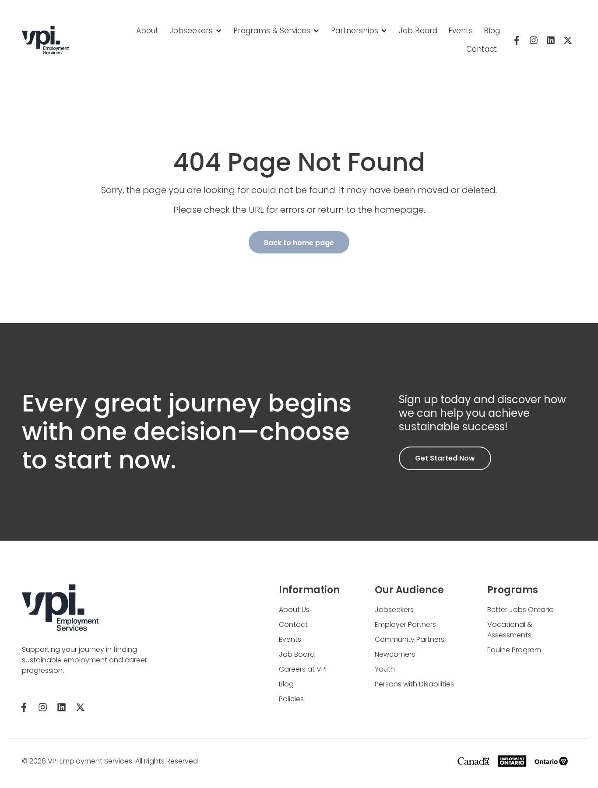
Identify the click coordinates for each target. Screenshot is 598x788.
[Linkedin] (550, 40)
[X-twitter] (568, 40)
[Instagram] (533, 40)
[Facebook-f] (516, 40)
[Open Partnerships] (384, 31)
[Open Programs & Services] (316, 31)
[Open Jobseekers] (218, 31)
